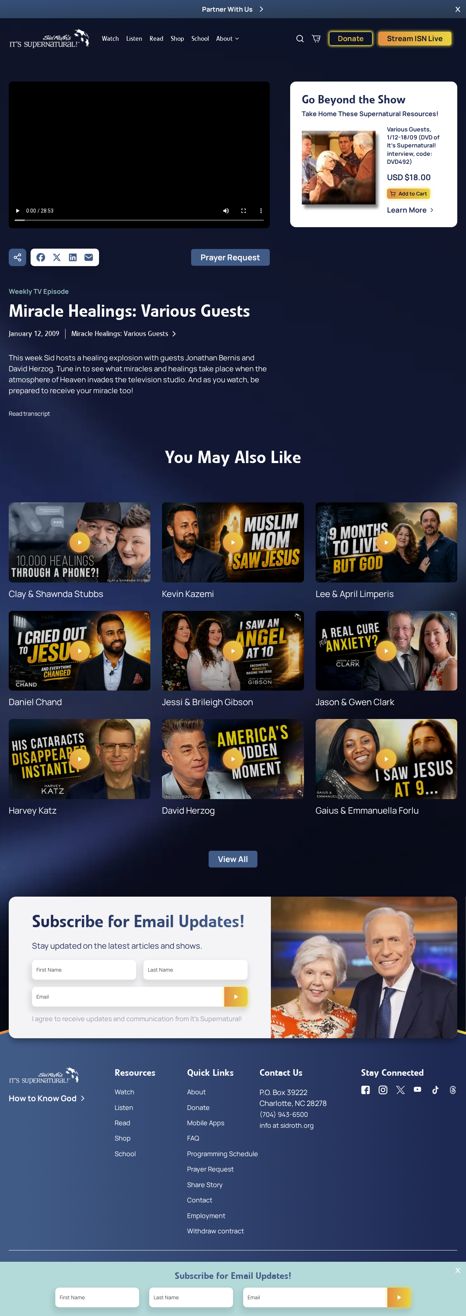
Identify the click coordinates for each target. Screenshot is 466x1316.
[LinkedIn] (72, 257)
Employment (206, 1215)
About (224, 39)
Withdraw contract (215, 1230)
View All (233, 859)
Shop (177, 39)
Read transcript (29, 414)
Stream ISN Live (415, 38)
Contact (199, 1200)
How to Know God (43, 1098)
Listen (134, 39)
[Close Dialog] (457, 1270)
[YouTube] (418, 1090)
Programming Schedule (222, 1153)
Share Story (205, 1184)
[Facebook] (40, 257)
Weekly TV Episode (39, 291)
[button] (458, 9)
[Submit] (236, 997)
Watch (110, 39)
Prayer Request (230, 257)
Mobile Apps (205, 1122)
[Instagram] (383, 1090)
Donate (351, 38)
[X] (56, 257)
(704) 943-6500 (284, 1114)
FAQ (193, 1138)
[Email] (88, 257)
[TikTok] (435, 1090)
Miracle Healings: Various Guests (119, 333)
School (200, 39)
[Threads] (453, 1090)
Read (156, 39)
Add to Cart (413, 193)
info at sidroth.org (287, 1125)
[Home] (49, 38)
